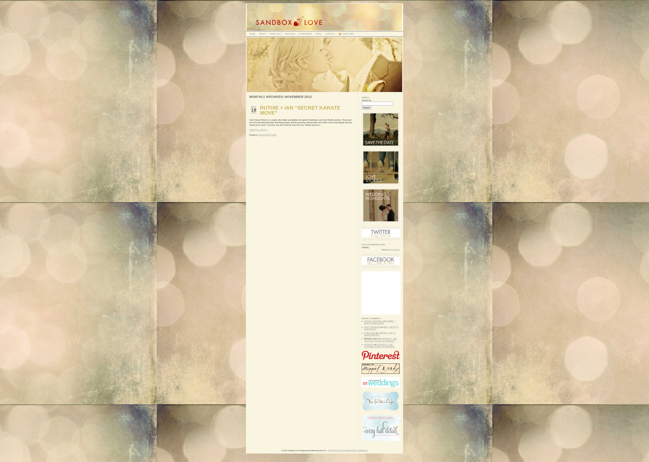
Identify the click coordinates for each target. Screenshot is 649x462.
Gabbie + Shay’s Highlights (379, 322)
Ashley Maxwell (373, 321)
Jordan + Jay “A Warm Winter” (379, 334)
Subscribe (348, 34)
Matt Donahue (372, 327)
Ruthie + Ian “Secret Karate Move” (300, 110)
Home (252, 34)
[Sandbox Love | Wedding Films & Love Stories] (324, 30)
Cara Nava (369, 333)
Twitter (396, 250)
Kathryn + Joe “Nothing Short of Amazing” (380, 340)
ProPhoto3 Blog (337, 450)
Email (319, 34)
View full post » (258, 130)
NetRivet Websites (358, 450)
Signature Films (267, 135)
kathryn (369, 344)
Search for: (367, 100)
